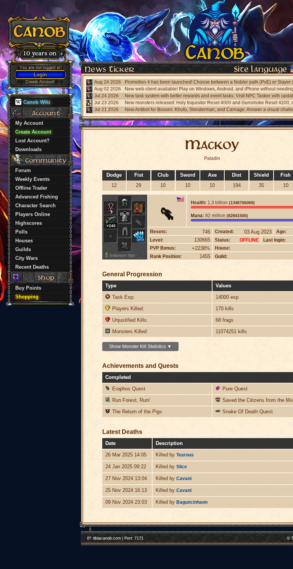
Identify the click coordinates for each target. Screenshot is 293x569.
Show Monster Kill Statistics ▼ (140, 346)
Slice (181, 466)
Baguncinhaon (192, 502)
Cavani (184, 478)
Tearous (185, 455)
